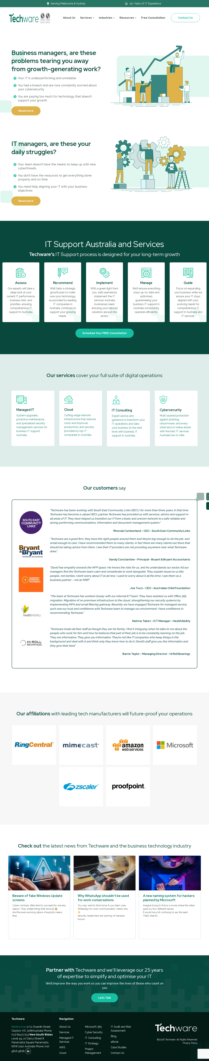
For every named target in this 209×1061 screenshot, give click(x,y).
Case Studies (118, 1047)
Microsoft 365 (93, 1026)
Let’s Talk (104, 997)
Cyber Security (94, 1032)
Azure (62, 1053)
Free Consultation (153, 17)
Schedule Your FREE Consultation (104, 333)
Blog (113, 1036)
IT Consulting (93, 1038)
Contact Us (185, 17)
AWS (62, 1047)
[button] (34, 745)
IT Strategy (91, 1043)
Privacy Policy (190, 1043)
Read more (25, 110)
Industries (106, 17)
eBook (115, 1041)
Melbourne (18, 1026)
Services (64, 1032)
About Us (69, 17)
